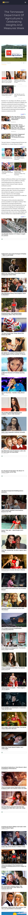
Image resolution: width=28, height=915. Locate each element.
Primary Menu (25, 2)
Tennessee (3, 64)
